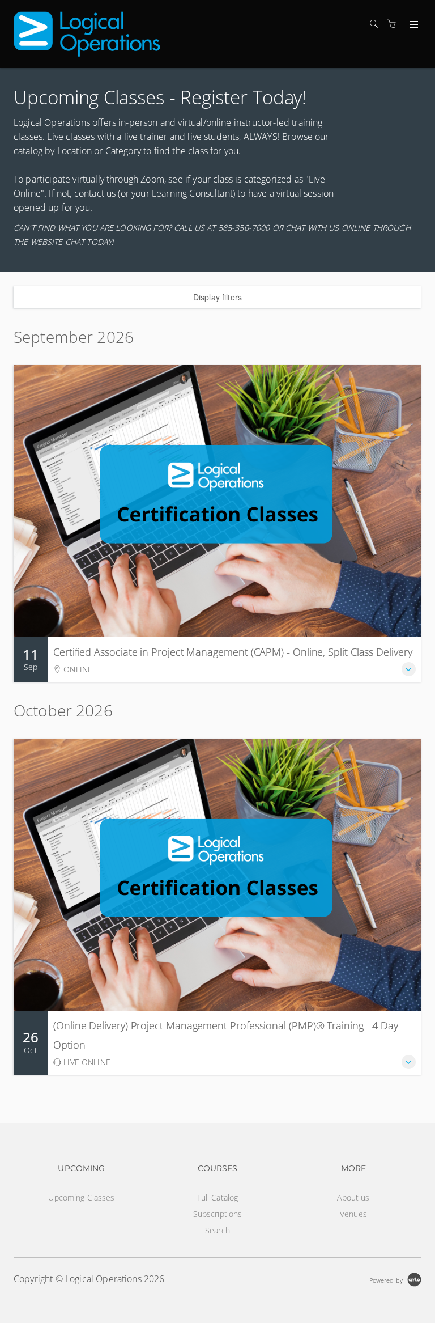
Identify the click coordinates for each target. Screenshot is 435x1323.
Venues (353, 1213)
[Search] (376, 24)
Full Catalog (217, 1197)
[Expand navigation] (412, 24)
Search (217, 1230)
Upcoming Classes (81, 1197)
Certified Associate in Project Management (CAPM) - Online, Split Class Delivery (232, 652)
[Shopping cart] (394, 24)
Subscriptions (217, 1213)
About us (353, 1197)
